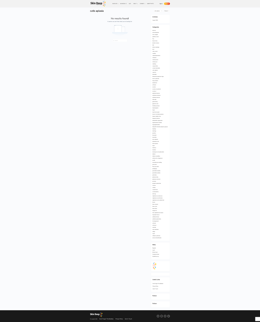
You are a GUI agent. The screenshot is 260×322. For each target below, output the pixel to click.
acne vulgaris (155, 34)
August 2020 (155, 20)
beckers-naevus (155, 43)
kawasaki (154, 135)
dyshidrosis (154, 82)
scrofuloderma (155, 191)
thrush (153, 202)
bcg (153, 38)
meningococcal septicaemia (158, 152)
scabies (154, 187)
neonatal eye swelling (157, 162)
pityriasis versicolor (156, 179)
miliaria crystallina (156, 156)
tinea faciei (154, 208)
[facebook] (161, 316)
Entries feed (154, 252)
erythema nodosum (156, 95)
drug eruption (155, 80)
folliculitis (154, 99)
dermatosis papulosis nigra (158, 76)
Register (154, 248)
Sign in (161, 3)
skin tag (154, 193)
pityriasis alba (155, 177)
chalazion (154, 57)
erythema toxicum (156, 97)
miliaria (153, 154)
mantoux (154, 147)
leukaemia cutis (155, 141)
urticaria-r (154, 225)
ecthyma (154, 85)
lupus (153, 145)
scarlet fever (155, 189)
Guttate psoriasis (156, 105)
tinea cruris (154, 206)
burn (153, 49)
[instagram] (165, 316)
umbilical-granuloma (156, 219)
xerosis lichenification (156, 237)
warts (153, 233)
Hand (153, 110)
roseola (154, 185)
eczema (154, 87)
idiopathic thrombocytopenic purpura (160, 126)
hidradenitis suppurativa (157, 120)
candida (154, 53)
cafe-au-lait (154, 51)
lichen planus (155, 143)
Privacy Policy (155, 286)
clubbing (154, 64)
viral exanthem (155, 229)
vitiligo (153, 231)
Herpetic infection (156, 118)
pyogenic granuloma (156, 183)
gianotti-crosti (155, 103)
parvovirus (154, 164)
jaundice (154, 133)
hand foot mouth (155, 112)
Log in (153, 250)
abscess (154, 30)
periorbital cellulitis (156, 170)
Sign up (167, 3)
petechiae (154, 175)
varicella (154, 227)
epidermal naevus (156, 93)
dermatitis (154, 74)
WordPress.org (155, 256)
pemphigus (154, 168)
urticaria (154, 223)
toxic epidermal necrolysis (157, 212)
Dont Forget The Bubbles (158, 283)
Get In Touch (155, 288)
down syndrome (155, 78)
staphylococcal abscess (157, 196)
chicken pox (154, 61)
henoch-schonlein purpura (157, 114)
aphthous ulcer (155, 36)
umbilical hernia (155, 217)
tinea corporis (155, 204)
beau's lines (154, 41)
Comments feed (155, 254)
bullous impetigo (155, 47)
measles (154, 149)
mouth (153, 160)
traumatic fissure (155, 214)
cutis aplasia (155, 70)
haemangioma (155, 108)
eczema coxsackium (156, 89)
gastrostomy (155, 101)
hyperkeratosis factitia (157, 122)
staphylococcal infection (157, 198)
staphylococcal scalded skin (158, 200)
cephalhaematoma (156, 55)
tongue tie (154, 210)
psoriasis (154, 181)
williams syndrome (156, 235)
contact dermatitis (156, 68)
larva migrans (155, 139)
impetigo (154, 129)
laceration (154, 137)
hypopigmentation (156, 124)
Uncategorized (155, 221)
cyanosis (154, 72)
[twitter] (168, 316)
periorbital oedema (156, 173)
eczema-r (154, 91)
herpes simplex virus (156, 116)
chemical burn (155, 59)
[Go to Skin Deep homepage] (98, 4)
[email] (158, 316)
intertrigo (154, 131)
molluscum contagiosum (157, 158)
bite (153, 45)
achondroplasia (155, 32)
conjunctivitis (155, 66)
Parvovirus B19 (155, 166)
